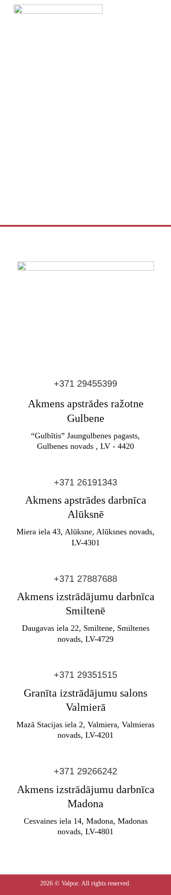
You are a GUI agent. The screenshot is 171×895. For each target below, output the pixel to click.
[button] (151, 22)
